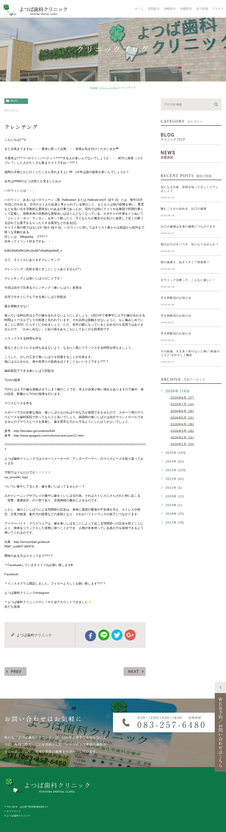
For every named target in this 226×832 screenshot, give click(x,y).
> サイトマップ (12, 811)
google (130, 634)
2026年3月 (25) (182, 430)
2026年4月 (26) (182, 424)
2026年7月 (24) (182, 404)
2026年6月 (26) (182, 411)
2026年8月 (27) (182, 397)
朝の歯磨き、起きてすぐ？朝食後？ (185, 262)
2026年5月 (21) (182, 417)
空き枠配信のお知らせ (176, 297)
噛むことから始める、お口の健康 (183, 208)
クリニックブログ (109, 88)
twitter (116, 634)
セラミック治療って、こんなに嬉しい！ (188, 280)
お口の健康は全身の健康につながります (188, 226)
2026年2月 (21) (182, 437)
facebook (90, 635)
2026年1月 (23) (182, 444)
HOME (94, 88)
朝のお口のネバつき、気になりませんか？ (189, 244)
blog (14, 100)
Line (103, 634)
